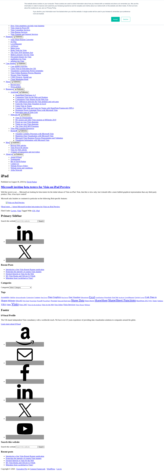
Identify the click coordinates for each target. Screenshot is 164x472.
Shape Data (77, 300)
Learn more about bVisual (11, 324)
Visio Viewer (80, 305)
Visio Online (58, 305)
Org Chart (26, 301)
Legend (142, 297)
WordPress (51, 469)
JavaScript (121, 297)
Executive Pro (21, 469)
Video (8, 305)
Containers (37, 297)
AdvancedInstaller (21, 297)
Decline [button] (125, 19)
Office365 (18, 301)
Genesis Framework (37, 469)
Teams (154, 301)
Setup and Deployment (64, 301)
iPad (38, 211)
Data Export (44, 297)
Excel (92, 297)
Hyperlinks (108, 297)
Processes (54, 301)
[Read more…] (30, 207)
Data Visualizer (74, 297)
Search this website (8, 221)
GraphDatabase (99, 297)
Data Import (64, 297)
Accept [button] (115, 19)
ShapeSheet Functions (122, 300)
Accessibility (5, 297)
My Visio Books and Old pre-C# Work (20, 276)
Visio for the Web (48, 305)
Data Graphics (54, 297)
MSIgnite (11, 301)
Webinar (87, 305)
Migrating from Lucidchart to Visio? (19, 278)
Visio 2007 (23, 305)
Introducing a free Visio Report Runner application (25, 270)
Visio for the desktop (34, 305)
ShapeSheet (101, 300)
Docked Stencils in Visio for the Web (20, 274)
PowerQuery (46, 301)
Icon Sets (115, 297)
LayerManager (129, 297)
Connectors (30, 297)
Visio (19, 211)
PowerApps (33, 301)
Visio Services (69, 304)
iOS (33, 211)
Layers (13, 211)
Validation (160, 301)
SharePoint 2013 (142, 301)
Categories (5, 287)
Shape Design (89, 301)
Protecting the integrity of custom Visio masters (23, 272)
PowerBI (40, 301)
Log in (59, 469)
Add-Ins (12, 297)
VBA (3, 304)
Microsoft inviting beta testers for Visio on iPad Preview (35, 187)
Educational (85, 297)
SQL (150, 301)
